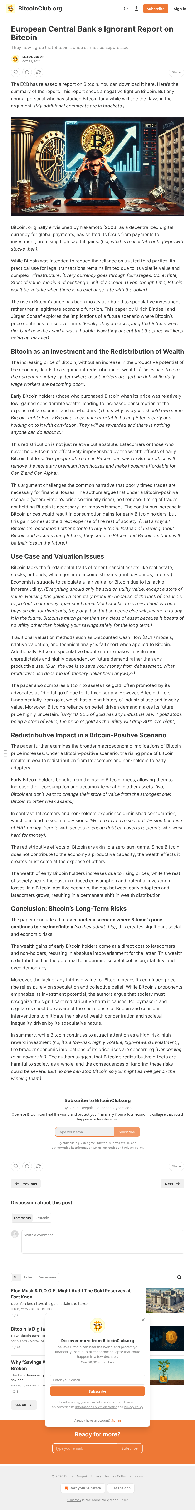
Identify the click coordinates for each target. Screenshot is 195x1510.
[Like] (15, 72)
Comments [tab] (22, 1218)
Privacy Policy (133, 1407)
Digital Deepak (33, 56)
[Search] (126, 8)
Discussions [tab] (47, 1277)
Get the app (121, 1488)
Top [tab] (16, 1277)
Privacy (96, 1476)
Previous (29, 1183)
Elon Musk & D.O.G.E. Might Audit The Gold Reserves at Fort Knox (71, 1294)
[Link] (4, 351)
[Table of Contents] (5, 755)
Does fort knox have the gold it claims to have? (49, 1303)
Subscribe (156, 8)
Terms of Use (120, 1402)
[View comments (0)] (27, 72)
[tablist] (31, 1218)
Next (169, 1183)
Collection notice (130, 1476)
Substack (74, 1500)
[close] (143, 1320)
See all (20, 1405)
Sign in (180, 8)
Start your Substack (85, 1488)
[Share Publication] (136, 8)
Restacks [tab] (42, 1218)
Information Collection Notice (96, 1407)
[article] (97, 1303)
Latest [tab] (29, 1277)
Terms (109, 1476)
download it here (137, 84)
